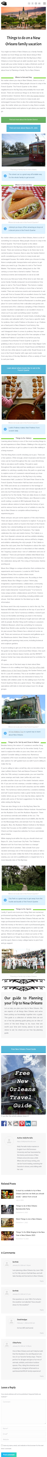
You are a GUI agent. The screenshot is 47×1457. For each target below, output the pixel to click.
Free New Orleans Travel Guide (23, 1049)
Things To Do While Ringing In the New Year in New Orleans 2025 (30, 1233)
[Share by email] (34, 1123)
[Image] (23, 1085)
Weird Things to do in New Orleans (29, 1219)
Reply (42, 1281)
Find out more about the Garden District (23, 119)
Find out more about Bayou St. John (23, 128)
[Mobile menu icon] (44, 3)
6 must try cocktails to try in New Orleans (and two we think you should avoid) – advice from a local (30, 1194)
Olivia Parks (17, 1343)
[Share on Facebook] (4, 1123)
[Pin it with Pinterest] (22, 1123)
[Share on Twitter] (10, 1123)
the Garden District (37, 96)
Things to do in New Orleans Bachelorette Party (26, 1207)
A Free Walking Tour (16, 732)
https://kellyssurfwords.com (26, 1141)
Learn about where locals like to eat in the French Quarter (23, 369)
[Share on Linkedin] (28, 1123)
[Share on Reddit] (16, 1123)
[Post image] (7, 1194)
